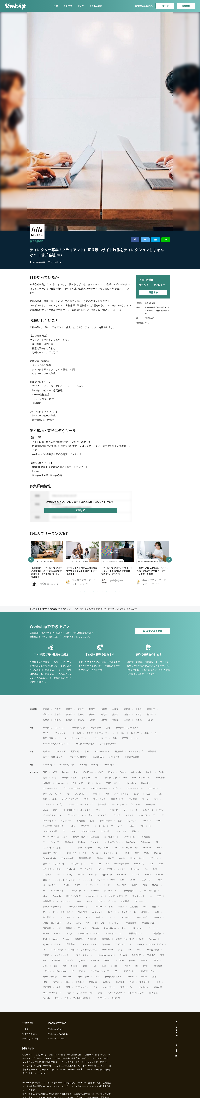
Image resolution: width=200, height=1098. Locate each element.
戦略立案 (158, 987)
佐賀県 (127, 714)
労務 (54, 777)
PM (75, 772)
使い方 (81, 6)
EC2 (148, 794)
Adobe (95, 853)
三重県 (127, 720)
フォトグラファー (108, 744)
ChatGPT (115, 998)
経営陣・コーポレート (132, 738)
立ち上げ (143, 815)
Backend (71, 869)
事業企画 (146, 837)
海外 (160, 880)
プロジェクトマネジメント (64, 880)
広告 (120, 821)
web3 (127, 966)
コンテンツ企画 (50, 831)
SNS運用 (47, 928)
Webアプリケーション (79, 906)
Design (69, 933)
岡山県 (57, 720)
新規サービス (79, 837)
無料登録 (186, 6)
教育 (137, 853)
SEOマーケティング (52, 992)
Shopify (95, 928)
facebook (61, 783)
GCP (155, 869)
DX (64, 831)
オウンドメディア (70, 799)
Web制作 (82, 912)
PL (44, 950)
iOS (151, 863)
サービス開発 (153, 950)
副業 (45, 777)
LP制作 (72, 950)
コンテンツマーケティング (80, 804)
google (82, 960)
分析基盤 (153, 992)
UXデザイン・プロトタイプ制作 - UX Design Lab (58, 1055)
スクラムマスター (84, 847)
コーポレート (120, 831)
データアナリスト (113, 976)
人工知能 (47, 847)
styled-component (106, 955)
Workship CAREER (56, 1039)
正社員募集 (114, 757)
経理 (104, 966)
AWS (54, 772)
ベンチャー (66, 821)
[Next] (169, 560)
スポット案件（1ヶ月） (54, 757)
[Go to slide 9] (114, 591)
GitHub (57, 944)
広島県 (92, 709)
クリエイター (137, 928)
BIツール (139, 901)
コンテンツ (132, 821)
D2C (139, 950)
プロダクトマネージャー (93, 880)
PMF (142, 826)
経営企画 (95, 837)
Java (78, 923)
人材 (91, 815)
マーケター (150, 804)
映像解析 (106, 939)
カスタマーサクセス (85, 744)
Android (159, 874)
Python (81, 842)
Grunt (45, 966)
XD (68, 794)
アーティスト (86, 869)
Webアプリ (139, 863)
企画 (45, 880)
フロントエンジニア (52, 923)
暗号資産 (158, 966)
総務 (134, 831)
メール (89, 901)
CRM (73, 831)
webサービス (143, 917)
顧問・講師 (48, 738)
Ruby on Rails (49, 858)
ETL (57, 998)
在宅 (45, 912)
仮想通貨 (157, 933)
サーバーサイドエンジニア (55, 837)
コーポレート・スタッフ (128, 733)
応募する (80, 510)
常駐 (124, 928)
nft (136, 966)
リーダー (69, 960)
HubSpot (147, 847)
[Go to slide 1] (79, 591)
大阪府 (57, 709)
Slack (98, 783)
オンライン (143, 987)
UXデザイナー (129, 971)
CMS (100, 772)
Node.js (140, 944)
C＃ (95, 987)
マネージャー (109, 987)
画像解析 (79, 939)
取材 (97, 777)
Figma (111, 772)
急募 (87, 751)
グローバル (72, 853)
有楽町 (56, 982)
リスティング (76, 783)
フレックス (110, 917)
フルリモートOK (101, 751)
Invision (149, 772)
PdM (112, 880)
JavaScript (130, 842)
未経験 (134, 885)
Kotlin (55, 939)
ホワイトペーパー (134, 788)
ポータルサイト (50, 885)
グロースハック (111, 890)
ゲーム (96, 933)
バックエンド (69, 810)
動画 (92, 821)
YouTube (120, 960)
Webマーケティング (141, 777)
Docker (65, 772)
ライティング (111, 777)
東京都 (46, 709)
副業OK (46, 751)
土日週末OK (98, 757)
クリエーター (106, 821)
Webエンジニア (149, 923)
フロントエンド (113, 783)
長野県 (92, 720)
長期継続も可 (85, 858)
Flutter (148, 874)
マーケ (145, 799)
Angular (152, 939)
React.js (93, 874)
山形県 (138, 709)
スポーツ (112, 912)
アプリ (60, 804)
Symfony (106, 944)
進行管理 (47, 901)
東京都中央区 (39, 262)
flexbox (74, 966)
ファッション (130, 837)
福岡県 (104, 709)
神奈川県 (151, 709)
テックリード (104, 847)
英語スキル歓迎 (132, 757)
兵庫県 (115, 709)
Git (107, 794)
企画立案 (114, 810)
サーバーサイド (137, 858)
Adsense (95, 960)
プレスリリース (129, 912)
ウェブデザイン (58, 890)
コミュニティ (67, 912)
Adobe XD (136, 772)
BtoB (132, 826)
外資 (84, 853)
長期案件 (152, 751)
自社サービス (117, 799)
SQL (130, 950)
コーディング (92, 885)
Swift (161, 863)
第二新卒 (47, 917)
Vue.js (122, 858)
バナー (121, 826)
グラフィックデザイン (53, 906)
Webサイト (97, 912)
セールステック (50, 976)
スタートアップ (135, 751)
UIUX (45, 810)
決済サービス (126, 987)
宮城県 (115, 720)
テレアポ (105, 831)
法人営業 (133, 799)
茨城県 (69, 709)
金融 (45, 939)
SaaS (159, 847)
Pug (94, 966)
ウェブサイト (138, 896)
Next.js (70, 874)
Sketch (123, 772)
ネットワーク (57, 950)
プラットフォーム (75, 815)
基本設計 (107, 982)
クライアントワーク (52, 794)
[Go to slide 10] (119, 591)
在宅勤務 (134, 906)
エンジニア (85, 810)
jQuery (46, 944)
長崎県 (69, 720)
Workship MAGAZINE (57, 1034)
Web (122, 880)
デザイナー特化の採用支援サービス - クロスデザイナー (80, 1058)
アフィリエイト (64, 901)
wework (157, 917)
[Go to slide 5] (97, 591)
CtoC (158, 821)
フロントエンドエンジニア (71, 738)
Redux (46, 933)
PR (154, 815)
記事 (45, 863)
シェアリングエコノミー (54, 826)
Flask (97, 976)
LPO (78, 917)
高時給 (100, 858)
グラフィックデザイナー (74, 788)
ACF (156, 960)
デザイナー (96, 727)
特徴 (56, 6)
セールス (77, 733)
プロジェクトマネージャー (99, 733)
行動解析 (92, 939)
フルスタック (146, 880)
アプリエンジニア (123, 944)
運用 (55, 810)
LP (102, 896)
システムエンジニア (100, 971)
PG (158, 982)
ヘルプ (25, 1029)
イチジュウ (101, 998)
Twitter (107, 960)
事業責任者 (131, 923)
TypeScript (107, 874)
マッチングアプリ (136, 992)
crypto (146, 966)
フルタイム (126, 917)
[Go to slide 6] (101, 591)
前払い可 (75, 751)
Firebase (135, 869)
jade (85, 966)
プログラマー (145, 982)
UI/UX (111, 858)
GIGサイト (27, 1055)
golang (132, 960)
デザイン (117, 788)
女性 (100, 992)
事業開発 (81, 821)
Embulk (46, 998)
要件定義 (93, 982)
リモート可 (60, 751)
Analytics (95, 890)
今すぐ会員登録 (154, 631)
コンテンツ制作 (73, 896)
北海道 (81, 714)
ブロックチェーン (84, 955)
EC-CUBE (136, 955)
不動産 (46, 955)
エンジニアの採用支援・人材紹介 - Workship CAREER (80, 1066)
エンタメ (47, 869)
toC (99, 869)
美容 (120, 950)
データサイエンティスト (127, 727)
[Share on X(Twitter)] (145, 239)
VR (99, 863)
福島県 (138, 714)
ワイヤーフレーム (89, 950)
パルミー (116, 923)
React (81, 874)
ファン (152, 928)
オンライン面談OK (78, 757)
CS (53, 912)
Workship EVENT (56, 1029)
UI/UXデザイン (156, 944)
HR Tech (147, 821)
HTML (158, 794)
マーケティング (78, 727)
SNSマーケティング (125, 939)
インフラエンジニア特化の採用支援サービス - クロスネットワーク (53, 1062)
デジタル (94, 842)
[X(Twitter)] (176, 1055)
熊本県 (138, 720)
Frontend (121, 874)
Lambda (56, 960)
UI (89, 783)
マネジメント (58, 863)
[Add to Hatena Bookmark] (155, 239)
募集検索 (68, 6)
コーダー (107, 885)
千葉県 (46, 714)
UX (162, 815)
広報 (108, 727)
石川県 (150, 720)
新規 (157, 912)
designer (115, 966)
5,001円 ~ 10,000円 (89, 764)
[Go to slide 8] (110, 591)
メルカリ (122, 869)
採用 (156, 799)
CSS (45, 799)
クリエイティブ (106, 826)
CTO (68, 847)
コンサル (135, 874)
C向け (109, 869)
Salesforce (146, 842)
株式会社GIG (36, 241)
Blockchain (61, 971)
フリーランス (99, 799)
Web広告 (160, 777)
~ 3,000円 (47, 764)
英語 (132, 982)
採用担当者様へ (29, 1034)
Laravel (137, 794)
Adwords (57, 896)
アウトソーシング (88, 944)
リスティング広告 (148, 890)
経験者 (69, 928)
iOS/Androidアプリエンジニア (56, 744)
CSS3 (77, 885)
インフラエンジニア (98, 738)
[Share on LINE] (165, 239)
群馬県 (81, 720)
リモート (100, 810)
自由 (110, 906)
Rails (88, 917)
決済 (69, 923)
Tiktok (67, 982)
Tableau (143, 976)
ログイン (165, 6)
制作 (141, 939)
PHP (45, 772)
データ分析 (129, 890)
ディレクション (50, 788)
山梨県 (104, 720)
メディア (129, 815)
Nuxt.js (66, 939)
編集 (54, 799)
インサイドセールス (52, 815)
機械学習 (69, 842)
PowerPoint (107, 950)
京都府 (57, 714)
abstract (144, 960)
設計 (68, 987)
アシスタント (81, 794)
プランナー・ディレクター (55, 733)
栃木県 (150, 714)
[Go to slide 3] (88, 591)
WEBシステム (82, 987)
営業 (161, 810)
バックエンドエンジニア (54, 727)
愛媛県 (92, 714)
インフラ (102, 815)
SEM (45, 896)
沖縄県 (115, 714)
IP (73, 971)
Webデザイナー (121, 863)
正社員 (82, 971)
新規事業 (119, 751)
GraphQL (47, 874)
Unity (146, 853)
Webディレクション (114, 933)
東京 (162, 955)
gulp (56, 966)
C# (91, 863)
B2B (145, 885)
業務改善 (70, 944)
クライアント (101, 923)
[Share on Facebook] (135, 239)
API (87, 923)
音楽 (127, 853)
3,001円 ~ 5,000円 (65, 764)
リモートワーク (130, 810)
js (151, 896)
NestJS (123, 955)
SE (116, 971)
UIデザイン (153, 788)
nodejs (57, 933)
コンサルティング (112, 842)
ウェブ (121, 906)
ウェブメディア (78, 890)
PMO (45, 982)
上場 (154, 976)
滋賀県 (104, 714)
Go (146, 869)
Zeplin (161, 772)
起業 (59, 847)
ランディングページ (117, 896)
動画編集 (120, 982)
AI (157, 842)
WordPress (88, 772)
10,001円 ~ (108, 764)
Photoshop (131, 783)
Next (59, 874)
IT (150, 826)
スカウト (47, 804)
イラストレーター (111, 853)
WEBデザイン (49, 821)
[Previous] (31, 560)
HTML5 (66, 885)
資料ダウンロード (30, 1039)
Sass (78, 901)
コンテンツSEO (64, 917)
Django (157, 853)
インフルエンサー (62, 955)
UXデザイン (148, 810)
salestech (67, 976)
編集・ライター (152, 733)
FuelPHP (99, 906)
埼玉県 (81, 709)
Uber (73, 826)
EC (44, 890)
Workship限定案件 (81, 998)
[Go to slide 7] (106, 591)
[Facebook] (176, 1050)
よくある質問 (96, 6)
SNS (86, 799)
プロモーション (77, 863)
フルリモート (87, 826)
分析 (59, 928)
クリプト (47, 971)
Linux (132, 880)
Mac (45, 960)
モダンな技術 (67, 858)
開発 (159, 896)
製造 (59, 987)
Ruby (59, 869)
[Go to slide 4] (92, 591)
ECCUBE (151, 955)
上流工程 (79, 982)
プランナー (134, 804)
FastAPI (130, 976)
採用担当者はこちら (144, 6)
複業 (98, 917)
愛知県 (127, 709)
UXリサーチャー (148, 971)
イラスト (154, 858)
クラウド (116, 815)
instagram (90, 896)
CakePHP (121, 885)
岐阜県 (46, 720)
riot (64, 966)
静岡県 (69, 714)
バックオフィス (69, 777)
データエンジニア (51, 842)
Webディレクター (99, 788)
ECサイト (82, 928)
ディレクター (118, 804)
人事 (114, 738)
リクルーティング (84, 992)
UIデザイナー (83, 976)
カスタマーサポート (52, 853)
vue (145, 906)
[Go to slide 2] (84, 591)
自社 (154, 906)
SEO (125, 777)
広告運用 (47, 783)
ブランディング (88, 831)
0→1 (100, 901)
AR (107, 863)
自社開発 (125, 901)
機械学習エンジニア (138, 933)
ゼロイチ (112, 901)
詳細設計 (47, 987)
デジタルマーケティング (126, 847)
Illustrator (145, 783)
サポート (97, 794)
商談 (69, 992)
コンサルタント (111, 837)
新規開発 (145, 912)
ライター (86, 777)
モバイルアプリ (115, 992)
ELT (66, 998)
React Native (110, 928)
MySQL (155, 885)
